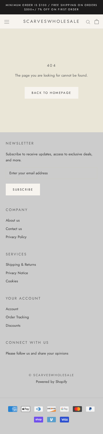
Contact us (14, 228)
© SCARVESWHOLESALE (51, 375)
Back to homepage (51, 92)
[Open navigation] (6, 22)
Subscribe (23, 189)
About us (13, 220)
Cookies (12, 281)
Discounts (13, 325)
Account (12, 309)
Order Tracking (17, 317)
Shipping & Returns (21, 264)
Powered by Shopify (51, 381)
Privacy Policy (16, 237)
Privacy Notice (17, 273)
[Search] (88, 22)
